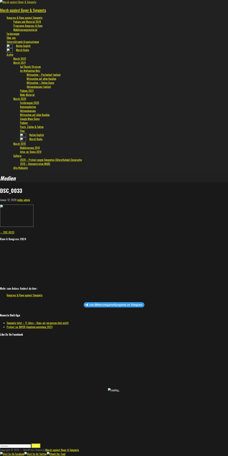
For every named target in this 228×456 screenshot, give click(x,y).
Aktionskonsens (28, 111)
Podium (24, 123)
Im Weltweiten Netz (30, 71)
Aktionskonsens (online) (39, 87)
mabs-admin (23, 200)
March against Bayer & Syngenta (23, 10)
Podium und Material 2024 (27, 22)
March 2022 (19, 59)
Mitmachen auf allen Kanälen (41, 79)
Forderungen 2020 (29, 103)
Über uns (11, 38)
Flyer (22, 131)
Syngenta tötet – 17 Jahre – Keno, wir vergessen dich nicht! (38, 323)
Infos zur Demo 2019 (30, 152)
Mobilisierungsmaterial (25, 30)
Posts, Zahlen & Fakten (32, 127)
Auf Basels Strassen (30, 67)
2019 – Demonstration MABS (35, 164)
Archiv (10, 55)
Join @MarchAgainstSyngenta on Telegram (115, 304)
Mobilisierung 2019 (30, 148)
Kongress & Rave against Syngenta (24, 18)
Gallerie (17, 156)
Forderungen (13, 34)
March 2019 (19, 144)
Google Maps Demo (30, 119)
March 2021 (19, 63)
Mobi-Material (27, 95)
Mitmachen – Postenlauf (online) (43, 75)
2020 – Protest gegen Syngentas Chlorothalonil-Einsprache (51, 160)
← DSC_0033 (7, 232)
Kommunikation (28, 107)
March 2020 (19, 99)
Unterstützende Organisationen (23, 42)
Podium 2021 (27, 91)
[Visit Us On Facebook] (12, 454)
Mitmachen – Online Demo (40, 83)
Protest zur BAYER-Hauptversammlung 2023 (29, 327)
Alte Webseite (20, 168)
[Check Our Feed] (56, 454)
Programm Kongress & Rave (27, 26)
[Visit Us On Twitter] (35, 454)
